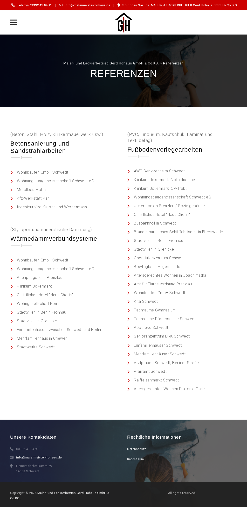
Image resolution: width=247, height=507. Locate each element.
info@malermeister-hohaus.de (39, 457)
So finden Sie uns (135, 5)
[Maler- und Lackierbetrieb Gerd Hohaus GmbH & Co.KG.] (123, 22)
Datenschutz (136, 449)
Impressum (135, 459)
